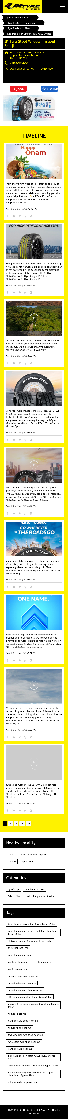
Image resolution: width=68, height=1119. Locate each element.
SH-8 (10, 854)
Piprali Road (27, 861)
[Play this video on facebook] (34, 243)
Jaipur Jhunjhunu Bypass (32, 854)
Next (22, 823)
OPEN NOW (47, 68)
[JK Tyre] (22, 6)
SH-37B (12, 861)
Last (28, 823)
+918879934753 (19, 63)
